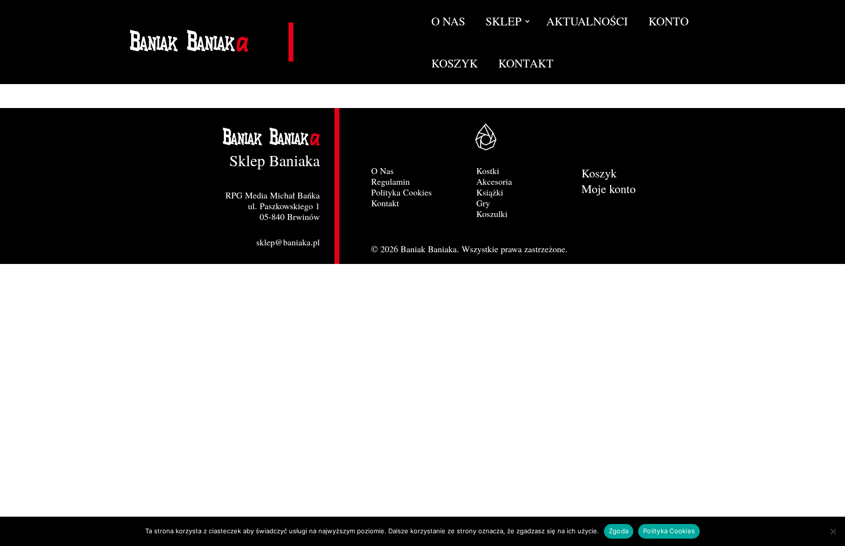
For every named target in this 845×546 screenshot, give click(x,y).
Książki (489, 192)
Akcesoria (494, 181)
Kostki (487, 170)
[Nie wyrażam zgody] (833, 531)
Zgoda (618, 531)
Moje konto (608, 191)
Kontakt (526, 65)
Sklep (503, 23)
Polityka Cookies (401, 192)
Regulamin (390, 181)
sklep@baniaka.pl (288, 242)
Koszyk (454, 65)
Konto (668, 23)
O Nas (448, 23)
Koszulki (492, 213)
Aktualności (587, 23)
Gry (483, 203)
